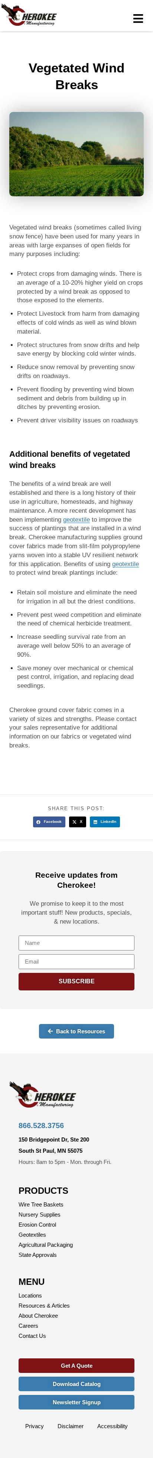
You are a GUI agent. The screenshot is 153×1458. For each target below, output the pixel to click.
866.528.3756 (41, 1125)
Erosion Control (37, 1224)
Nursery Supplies (40, 1214)
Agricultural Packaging (46, 1245)
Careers (28, 1326)
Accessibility (112, 1426)
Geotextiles (32, 1234)
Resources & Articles (44, 1305)
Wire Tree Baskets (41, 1204)
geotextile (76, 519)
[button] (49, 822)
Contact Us (32, 1336)
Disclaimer (71, 1426)
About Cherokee (38, 1315)
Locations (30, 1295)
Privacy (34, 1426)
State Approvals (38, 1255)
